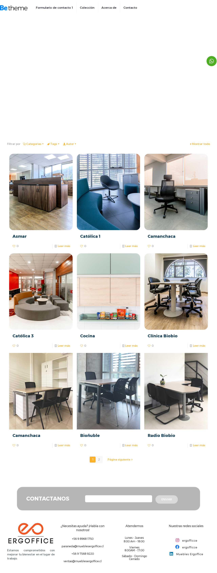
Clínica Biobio (162, 335)
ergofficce (189, 540)
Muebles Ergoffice (189, 554)
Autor (70, 144)
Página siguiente (119, 459)
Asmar (20, 236)
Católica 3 (23, 335)
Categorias (33, 144)
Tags (53, 144)
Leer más (64, 246)
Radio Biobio (161, 435)
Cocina (87, 335)
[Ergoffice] (13, 7)
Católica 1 (90, 236)
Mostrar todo (201, 144)
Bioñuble (90, 435)
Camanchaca (161, 236)
